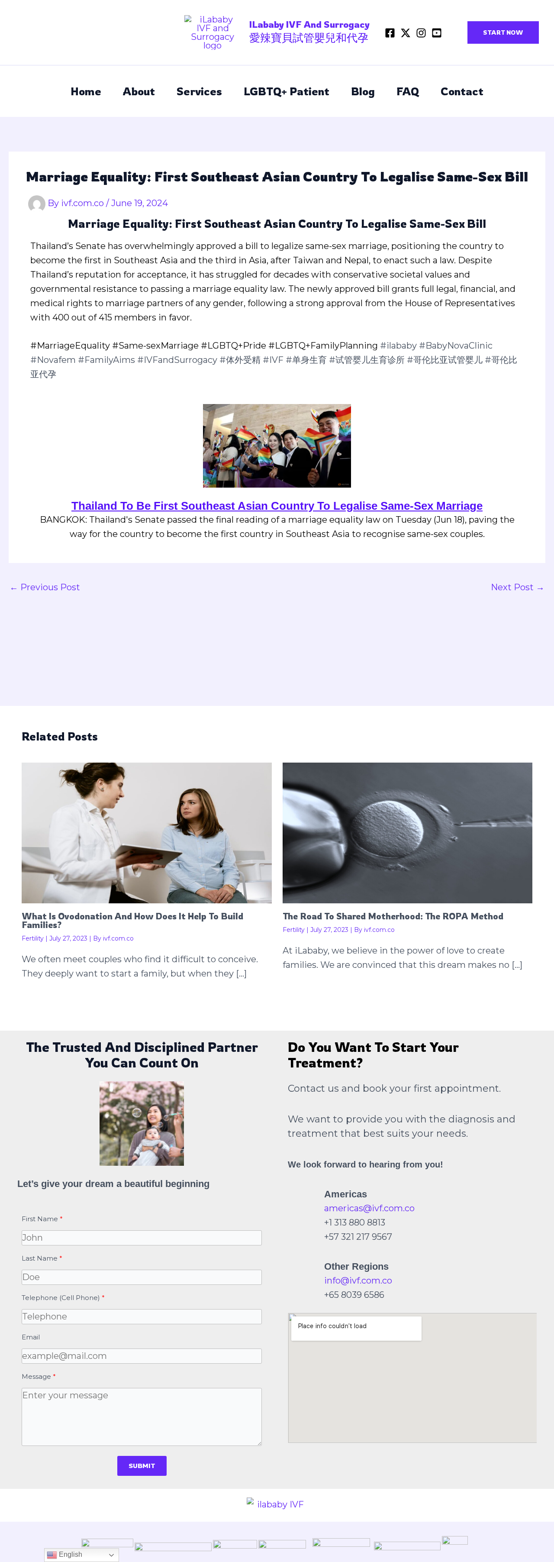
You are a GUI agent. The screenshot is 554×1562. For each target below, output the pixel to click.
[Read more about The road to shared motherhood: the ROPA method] (408, 832)
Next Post (517, 587)
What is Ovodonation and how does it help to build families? (132, 920)
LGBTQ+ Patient (286, 91)
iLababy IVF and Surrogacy (309, 24)
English (69, 1554)
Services (199, 91)
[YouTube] (437, 33)
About (139, 91)
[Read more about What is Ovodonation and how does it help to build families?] (147, 832)
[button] (503, 32)
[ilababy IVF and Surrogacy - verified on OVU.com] (277, 1504)
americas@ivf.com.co (369, 1208)
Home (86, 91)
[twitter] (405, 33)
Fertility (33, 938)
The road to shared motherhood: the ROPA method (393, 916)
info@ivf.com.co (358, 1280)
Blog (363, 91)
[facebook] (390, 33)
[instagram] (421, 33)
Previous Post (45, 587)
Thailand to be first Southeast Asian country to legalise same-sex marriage (277, 505)
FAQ (407, 91)
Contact (462, 91)
